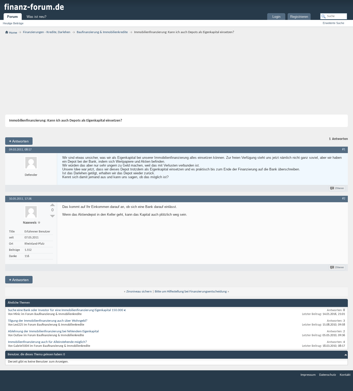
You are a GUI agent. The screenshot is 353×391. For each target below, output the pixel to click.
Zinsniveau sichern (139, 291)
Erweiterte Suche (333, 23)
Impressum (308, 375)
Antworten (19, 141)
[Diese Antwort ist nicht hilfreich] (52, 216)
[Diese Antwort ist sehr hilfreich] (52, 204)
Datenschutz (327, 375)
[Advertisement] (176, 74)
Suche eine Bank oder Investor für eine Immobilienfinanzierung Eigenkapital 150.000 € (67, 310)
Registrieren (299, 17)
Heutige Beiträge (13, 23)
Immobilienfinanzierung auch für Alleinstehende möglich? (47, 342)
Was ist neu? (36, 17)
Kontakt (345, 375)
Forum (12, 17)
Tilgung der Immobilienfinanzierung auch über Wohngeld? (47, 320)
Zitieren (339, 188)
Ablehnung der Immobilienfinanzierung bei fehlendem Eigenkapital (53, 331)
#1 (343, 149)
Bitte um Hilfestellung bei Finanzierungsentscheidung (191, 291)
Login (276, 17)
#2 (343, 198)
